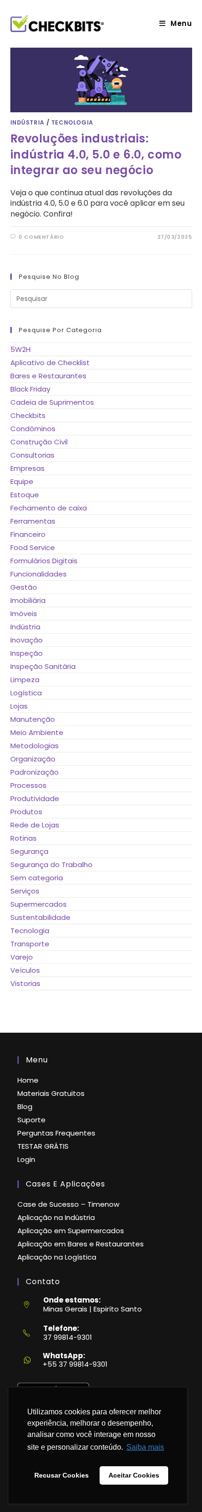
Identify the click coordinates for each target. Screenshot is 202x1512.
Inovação (26, 640)
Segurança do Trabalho (51, 864)
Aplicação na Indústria (56, 1217)
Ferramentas (32, 521)
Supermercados (38, 904)
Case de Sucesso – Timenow (68, 1204)
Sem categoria (36, 878)
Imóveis (23, 613)
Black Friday (30, 389)
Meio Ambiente (36, 732)
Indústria (27, 122)
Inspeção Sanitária (43, 666)
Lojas (19, 706)
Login (26, 1159)
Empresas (27, 468)
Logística (26, 693)
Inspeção (26, 653)
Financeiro (28, 534)
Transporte (29, 944)
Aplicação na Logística (56, 1257)
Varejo (21, 957)
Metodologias (34, 746)
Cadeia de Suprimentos (52, 402)
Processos (28, 785)
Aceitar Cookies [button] (134, 1475)
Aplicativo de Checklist (50, 363)
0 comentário (41, 237)
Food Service (32, 547)
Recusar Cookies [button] (61, 1475)
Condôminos (32, 429)
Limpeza (24, 680)
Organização (32, 759)
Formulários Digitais (44, 561)
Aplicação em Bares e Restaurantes (80, 1244)
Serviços (24, 891)
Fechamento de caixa (48, 508)
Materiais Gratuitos (51, 1093)
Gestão (23, 587)
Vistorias (25, 983)
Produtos (26, 812)
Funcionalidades (38, 574)
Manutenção (32, 719)
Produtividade (34, 798)
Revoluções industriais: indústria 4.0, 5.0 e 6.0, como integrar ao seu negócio (96, 154)
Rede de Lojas (34, 825)
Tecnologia (72, 122)
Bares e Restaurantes (48, 376)
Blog (24, 1106)
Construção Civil (39, 442)
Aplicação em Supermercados (70, 1231)
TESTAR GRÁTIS (43, 1146)
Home (28, 1080)
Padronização (34, 772)
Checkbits (28, 415)
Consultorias (32, 455)
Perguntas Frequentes (56, 1133)
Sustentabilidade (40, 917)
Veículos (25, 970)
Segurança (29, 851)
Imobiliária (28, 600)
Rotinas (23, 838)
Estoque (24, 495)
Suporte (31, 1120)
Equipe (21, 481)
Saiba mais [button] (145, 1447)
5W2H (20, 349)
